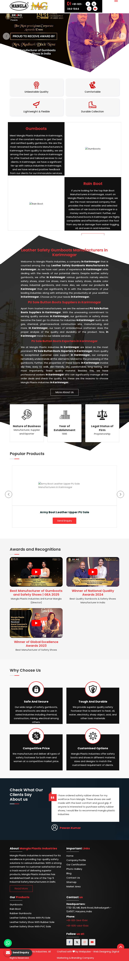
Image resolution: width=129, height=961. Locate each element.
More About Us (64, 392)
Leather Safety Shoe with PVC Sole (30, 926)
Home (69, 855)
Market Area (73, 886)
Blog (68, 873)
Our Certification (76, 864)
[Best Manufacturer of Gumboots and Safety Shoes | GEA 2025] (36, 572)
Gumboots (16, 904)
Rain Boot (15, 909)
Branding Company (82, 957)
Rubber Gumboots (20, 913)
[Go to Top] (120, 947)
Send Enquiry (64, 520)
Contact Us (73, 877)
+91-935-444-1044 (77, 925)
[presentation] (8, 494)
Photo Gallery (74, 869)
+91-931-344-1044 (76, 920)
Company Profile (76, 860)
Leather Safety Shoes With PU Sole (30, 917)
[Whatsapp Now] (8, 943)
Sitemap (71, 882)
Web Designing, (102, 951)
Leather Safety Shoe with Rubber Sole (32, 922)
